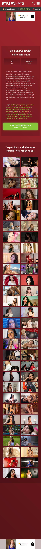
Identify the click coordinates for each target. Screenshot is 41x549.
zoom (26, 119)
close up (9, 107)
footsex (9, 112)
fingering (26, 109)
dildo (8, 109)
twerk (16, 119)
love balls (22, 114)
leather (27, 112)
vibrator (20, 119)
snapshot (15, 116)
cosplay (15, 107)
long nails (15, 114)
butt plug (24, 105)
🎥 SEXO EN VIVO (24, 9)
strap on (29, 116)
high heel (15, 112)
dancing (21, 107)
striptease (9, 119)
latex (22, 112)
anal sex (13, 105)
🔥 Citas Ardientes (8, 9)
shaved (8, 116)
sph (20, 116)
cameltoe (30, 105)
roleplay (28, 114)
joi (19, 112)
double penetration (16, 109)
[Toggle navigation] (38, 3)
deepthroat (27, 107)
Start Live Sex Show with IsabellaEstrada (20, 126)
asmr (18, 105)
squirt (24, 116)
